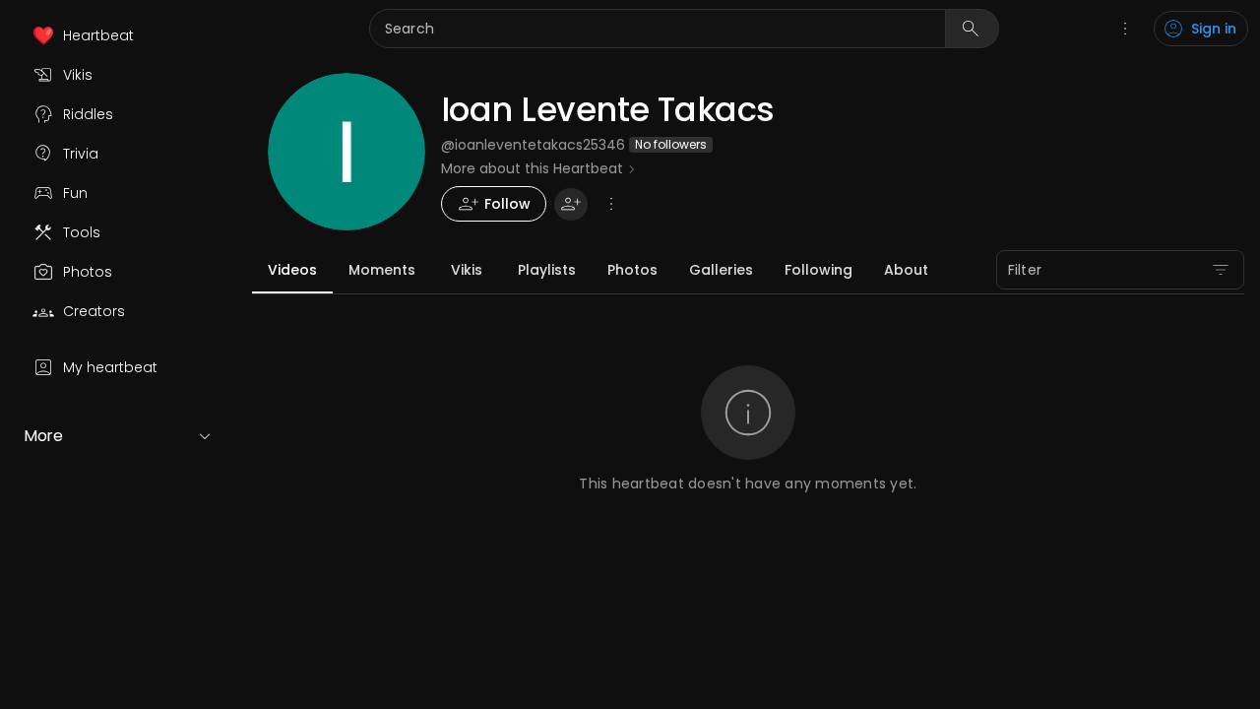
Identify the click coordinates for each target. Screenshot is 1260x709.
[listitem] (118, 35)
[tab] (292, 269)
